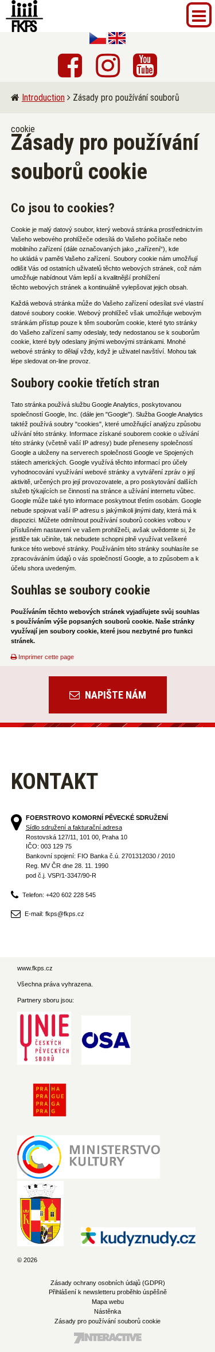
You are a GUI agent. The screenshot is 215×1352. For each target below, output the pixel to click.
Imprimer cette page (45, 656)
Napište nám (114, 695)
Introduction (43, 97)
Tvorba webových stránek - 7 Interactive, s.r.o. (108, 1338)
